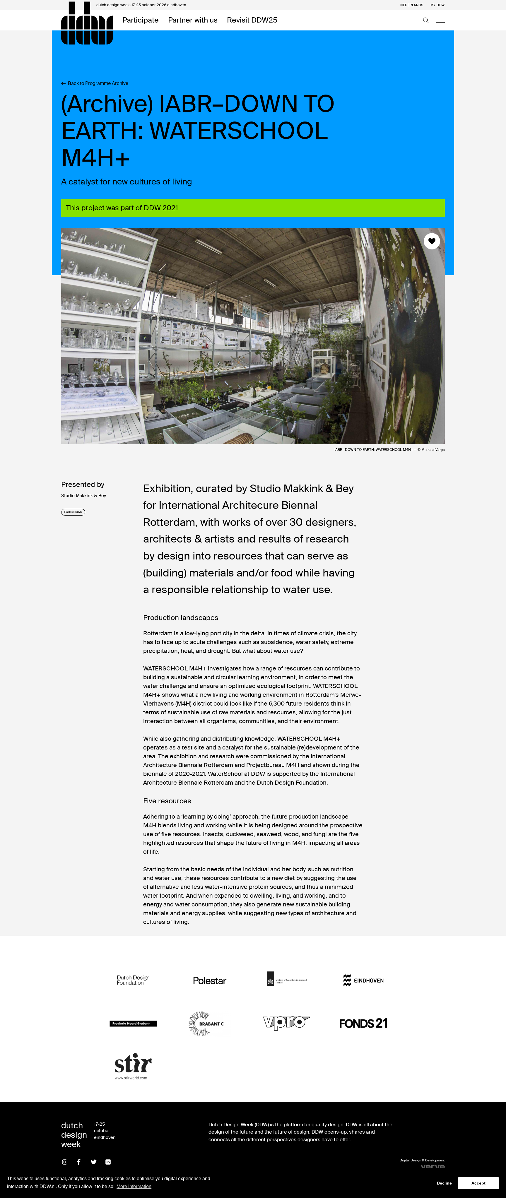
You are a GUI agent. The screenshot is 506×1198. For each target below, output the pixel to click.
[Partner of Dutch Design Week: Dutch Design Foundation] (133, 980)
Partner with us (193, 20)
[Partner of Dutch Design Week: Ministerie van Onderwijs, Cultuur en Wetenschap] (286, 980)
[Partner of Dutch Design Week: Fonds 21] (363, 1023)
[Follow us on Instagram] (64, 1162)
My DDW (437, 5)
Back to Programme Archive (98, 83)
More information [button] (134, 1186)
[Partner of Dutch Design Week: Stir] (133, 1067)
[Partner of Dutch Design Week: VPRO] (286, 1023)
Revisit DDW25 (252, 20)
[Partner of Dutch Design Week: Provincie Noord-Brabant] (133, 1023)
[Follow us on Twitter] (93, 1162)
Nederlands (411, 5)
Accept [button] (478, 1183)
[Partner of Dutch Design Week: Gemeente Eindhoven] (363, 980)
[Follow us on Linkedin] (108, 1162)
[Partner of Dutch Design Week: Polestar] (210, 980)
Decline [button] (444, 1183)
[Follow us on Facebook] (79, 1162)
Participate (140, 20)
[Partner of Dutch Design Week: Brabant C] (210, 1023)
